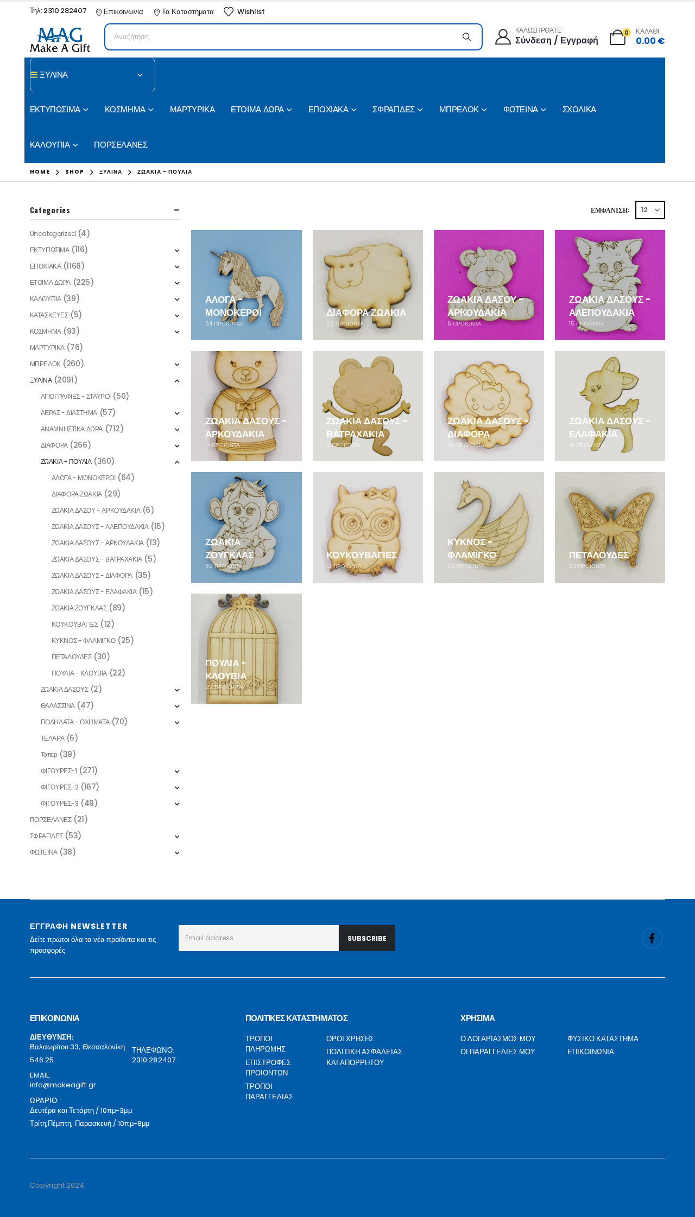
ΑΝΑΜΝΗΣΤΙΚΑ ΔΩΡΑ (72, 429)
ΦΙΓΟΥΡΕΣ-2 (60, 787)
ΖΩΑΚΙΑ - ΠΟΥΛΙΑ (66, 461)
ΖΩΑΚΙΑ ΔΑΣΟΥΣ (65, 689)
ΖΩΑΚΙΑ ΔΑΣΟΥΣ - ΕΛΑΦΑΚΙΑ (94, 591)
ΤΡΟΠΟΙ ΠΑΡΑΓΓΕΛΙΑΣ (269, 1092)
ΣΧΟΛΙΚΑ (579, 109)
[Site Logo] (60, 40)
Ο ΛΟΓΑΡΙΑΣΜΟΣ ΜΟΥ (498, 1039)
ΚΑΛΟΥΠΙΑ (50, 144)
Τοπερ (49, 754)
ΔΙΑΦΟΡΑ (54, 445)
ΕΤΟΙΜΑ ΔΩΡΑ (257, 109)
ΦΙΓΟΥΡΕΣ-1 (59, 770)
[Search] (467, 36)
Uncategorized (53, 233)
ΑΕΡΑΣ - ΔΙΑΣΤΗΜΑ (69, 412)
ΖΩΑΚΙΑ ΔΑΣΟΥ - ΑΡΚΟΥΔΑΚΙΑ (96, 510)
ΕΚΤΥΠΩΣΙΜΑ (55, 109)
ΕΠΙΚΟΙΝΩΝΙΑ (590, 1052)
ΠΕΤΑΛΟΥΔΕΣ (72, 656)
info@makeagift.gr (63, 1085)
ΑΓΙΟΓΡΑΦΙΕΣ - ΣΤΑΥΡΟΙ (76, 396)
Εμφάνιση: (610, 209)
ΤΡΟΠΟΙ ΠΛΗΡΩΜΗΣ (265, 1044)
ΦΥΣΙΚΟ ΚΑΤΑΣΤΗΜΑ (603, 1039)
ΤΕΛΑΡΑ (52, 738)
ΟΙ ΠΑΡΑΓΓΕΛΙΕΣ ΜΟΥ (497, 1052)
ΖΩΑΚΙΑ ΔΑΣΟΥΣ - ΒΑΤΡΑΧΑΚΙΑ (97, 559)
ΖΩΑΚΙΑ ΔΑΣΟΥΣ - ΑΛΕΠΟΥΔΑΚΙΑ (100, 526)
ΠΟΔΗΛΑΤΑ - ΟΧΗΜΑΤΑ (75, 722)
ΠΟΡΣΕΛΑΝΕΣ (120, 144)
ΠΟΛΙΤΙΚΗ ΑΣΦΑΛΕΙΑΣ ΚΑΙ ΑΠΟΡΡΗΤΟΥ (364, 1057)
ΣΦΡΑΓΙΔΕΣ (393, 109)
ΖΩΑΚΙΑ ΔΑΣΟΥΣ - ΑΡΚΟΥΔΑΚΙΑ (98, 542)
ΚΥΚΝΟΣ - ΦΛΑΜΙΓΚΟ (84, 640)
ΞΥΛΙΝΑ (41, 380)
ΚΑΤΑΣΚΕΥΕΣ (49, 315)
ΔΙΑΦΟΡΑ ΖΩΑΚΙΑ (77, 494)
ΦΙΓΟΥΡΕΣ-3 (60, 803)
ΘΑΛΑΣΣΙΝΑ (58, 705)
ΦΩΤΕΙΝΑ (520, 109)
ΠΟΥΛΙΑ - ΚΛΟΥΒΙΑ (79, 673)
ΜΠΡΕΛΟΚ (459, 109)
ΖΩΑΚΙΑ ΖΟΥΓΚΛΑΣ (79, 608)
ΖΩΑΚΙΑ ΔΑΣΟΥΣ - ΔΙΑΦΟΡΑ (92, 575)
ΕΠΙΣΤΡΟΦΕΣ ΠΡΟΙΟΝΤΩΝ (268, 1068)
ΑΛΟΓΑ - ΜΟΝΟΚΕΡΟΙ (84, 477)
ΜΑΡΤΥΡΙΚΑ (192, 109)
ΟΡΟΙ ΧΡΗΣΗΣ (350, 1039)
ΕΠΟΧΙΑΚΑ (328, 109)
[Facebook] (652, 938)
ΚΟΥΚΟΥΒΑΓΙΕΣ (75, 624)
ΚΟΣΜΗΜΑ (125, 109)
